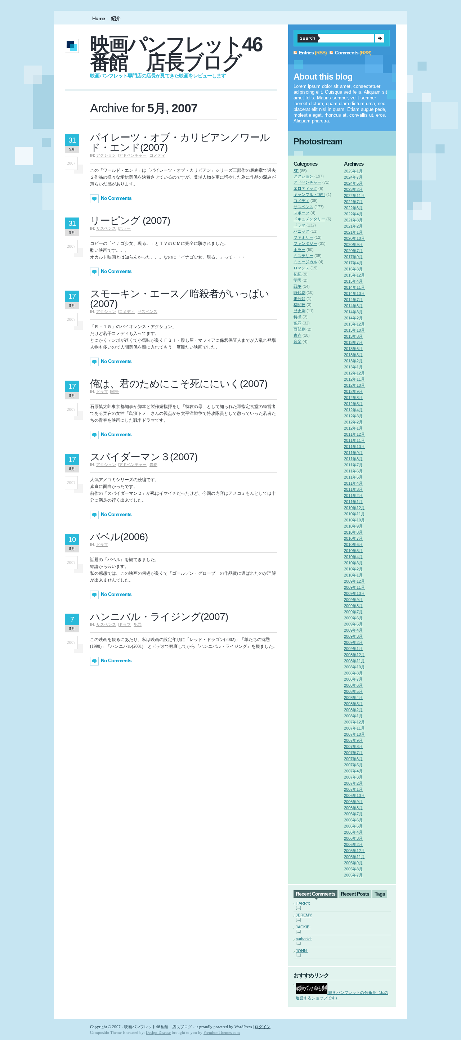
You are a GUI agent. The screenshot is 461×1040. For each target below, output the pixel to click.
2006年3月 (353, 838)
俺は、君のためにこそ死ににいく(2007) (178, 383)
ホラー (125, 228)
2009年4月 (353, 630)
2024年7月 (353, 177)
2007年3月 (353, 777)
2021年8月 (353, 220)
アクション (106, 155)
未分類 (299, 298)
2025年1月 (353, 171)
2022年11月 (354, 195)
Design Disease (158, 1032)
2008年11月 (354, 661)
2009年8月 (353, 606)
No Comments (116, 198)
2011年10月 (354, 446)
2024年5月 (353, 183)
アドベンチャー (133, 155)
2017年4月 (353, 263)
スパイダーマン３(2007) (143, 456)
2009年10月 (354, 593)
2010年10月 (354, 520)
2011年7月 (353, 465)
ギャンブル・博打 (309, 194)
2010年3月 (353, 563)
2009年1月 (353, 648)
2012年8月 (353, 397)
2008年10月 (354, 667)
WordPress (243, 1027)
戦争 (115, 391)
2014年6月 (353, 306)
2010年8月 (353, 532)
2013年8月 (353, 336)
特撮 (297, 317)
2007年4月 (353, 771)
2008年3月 (353, 703)
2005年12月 (354, 850)
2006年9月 (353, 801)
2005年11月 (354, 857)
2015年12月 (354, 275)
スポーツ (301, 213)
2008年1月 (353, 716)
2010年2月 (353, 569)
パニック (301, 231)
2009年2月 (353, 642)
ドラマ (102, 391)
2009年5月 (353, 624)
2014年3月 (353, 312)
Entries (306, 52)
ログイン (262, 1027)
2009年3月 (353, 636)
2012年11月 (354, 379)
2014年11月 (354, 287)
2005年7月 (353, 875)
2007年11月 (354, 728)
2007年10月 (354, 734)
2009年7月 (353, 612)
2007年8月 (353, 746)
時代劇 (299, 292)
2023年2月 (353, 189)
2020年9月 (353, 244)
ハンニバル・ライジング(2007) (159, 616)
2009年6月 (353, 618)
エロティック (305, 188)
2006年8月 (353, 808)
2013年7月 (353, 342)
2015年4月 (353, 281)
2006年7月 (353, 814)
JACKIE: (303, 927)
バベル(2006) (119, 536)
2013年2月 (353, 361)
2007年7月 (353, 752)
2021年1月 (353, 232)
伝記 (297, 274)
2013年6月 (353, 348)
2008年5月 (353, 691)
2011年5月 (353, 477)
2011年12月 (354, 434)
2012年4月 (353, 410)
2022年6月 (353, 208)
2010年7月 (353, 538)
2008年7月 (353, 679)
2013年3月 (353, 355)
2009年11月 (354, 587)
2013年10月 (354, 330)
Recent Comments (315, 894)
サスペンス (106, 228)
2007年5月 (353, 765)
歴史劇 (299, 311)
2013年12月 (354, 324)
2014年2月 (353, 318)
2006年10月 (354, 795)
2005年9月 (353, 863)
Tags (380, 894)
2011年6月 (353, 471)
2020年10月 (354, 238)
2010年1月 (353, 575)
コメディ (157, 155)
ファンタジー (305, 243)
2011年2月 (353, 495)
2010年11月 (354, 514)
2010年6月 (353, 544)
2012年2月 (353, 422)
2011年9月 (353, 452)
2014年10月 (354, 293)
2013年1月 (353, 367)
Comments (346, 52)
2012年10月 (354, 385)
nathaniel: (304, 939)
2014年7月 (353, 299)
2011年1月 (353, 501)
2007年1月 (353, 789)
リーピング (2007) (130, 220)
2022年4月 (353, 214)
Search (379, 38)
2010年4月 (353, 557)
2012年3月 (353, 416)
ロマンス (301, 268)
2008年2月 (353, 710)
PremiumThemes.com (221, 1032)
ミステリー (303, 256)
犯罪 (138, 624)
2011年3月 (353, 489)
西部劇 (299, 329)
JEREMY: (304, 915)
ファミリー (303, 237)
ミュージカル (305, 262)
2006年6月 (353, 820)
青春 (153, 464)
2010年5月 (353, 550)
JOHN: (302, 951)
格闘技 (299, 304)
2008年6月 (353, 685)
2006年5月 (353, 826)
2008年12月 (354, 655)
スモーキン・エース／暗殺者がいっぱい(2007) (179, 298)
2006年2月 (353, 844)
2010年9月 (353, 526)
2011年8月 (353, 459)
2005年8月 (353, 869)
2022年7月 (353, 202)
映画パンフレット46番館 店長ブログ (176, 53)
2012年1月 (353, 428)
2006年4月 (353, 832)
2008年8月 (353, 673)
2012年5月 (353, 404)
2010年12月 (354, 508)
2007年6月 (353, 759)
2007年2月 (353, 783)
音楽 (297, 341)
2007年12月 (354, 722)
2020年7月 (353, 250)
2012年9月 (353, 391)
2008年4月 (353, 697)
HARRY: (303, 903)
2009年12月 (354, 581)
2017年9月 (353, 257)
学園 (297, 280)
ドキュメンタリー (309, 219)
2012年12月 (354, 373)
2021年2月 (353, 226)
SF (296, 171)
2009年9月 (353, 599)
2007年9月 (353, 740)
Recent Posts (355, 894)
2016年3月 (353, 269)
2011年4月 (353, 483)
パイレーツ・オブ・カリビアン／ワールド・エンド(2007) (180, 142)
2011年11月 (354, 440)
